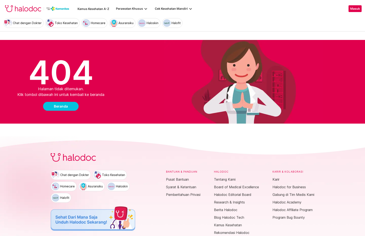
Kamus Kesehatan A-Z (93, 9)
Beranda (61, 106)
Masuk (355, 8)
